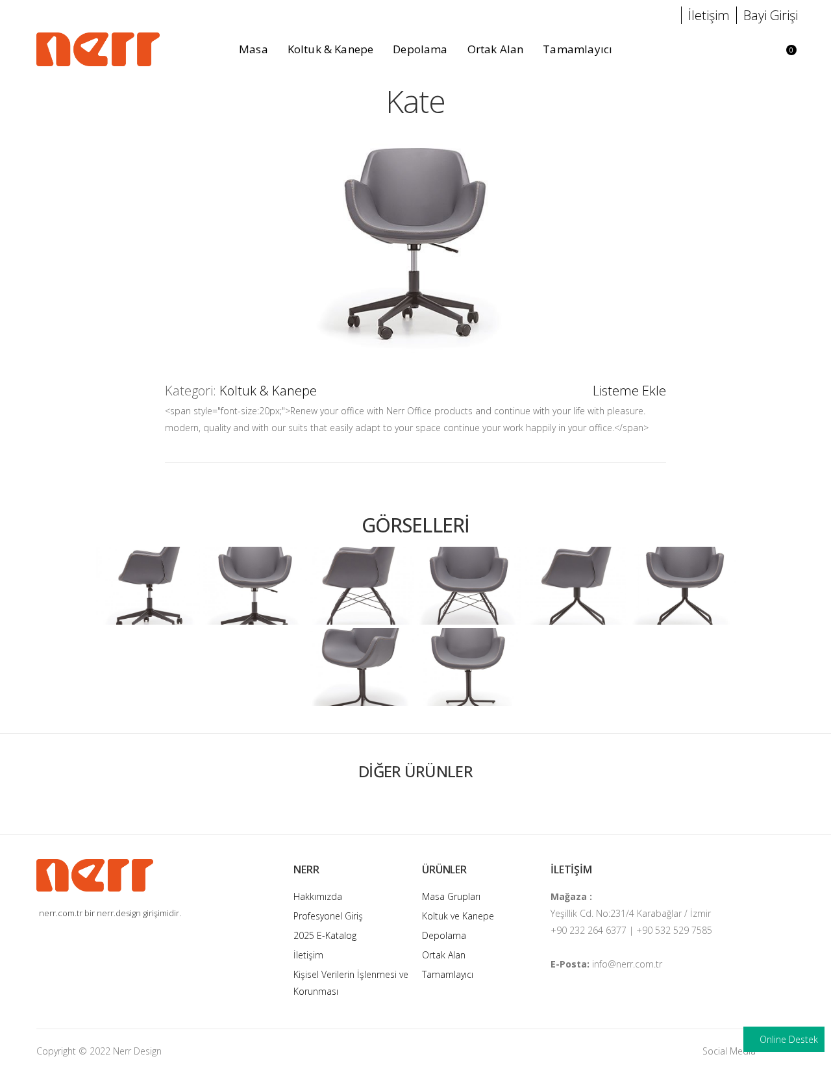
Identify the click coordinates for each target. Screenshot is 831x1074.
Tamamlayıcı (447, 974)
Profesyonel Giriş (328, 916)
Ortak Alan (443, 955)
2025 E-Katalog (324, 935)
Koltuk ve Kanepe (458, 916)
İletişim (308, 955)
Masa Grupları (451, 896)
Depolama (444, 935)
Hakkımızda (317, 896)
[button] (751, 50)
